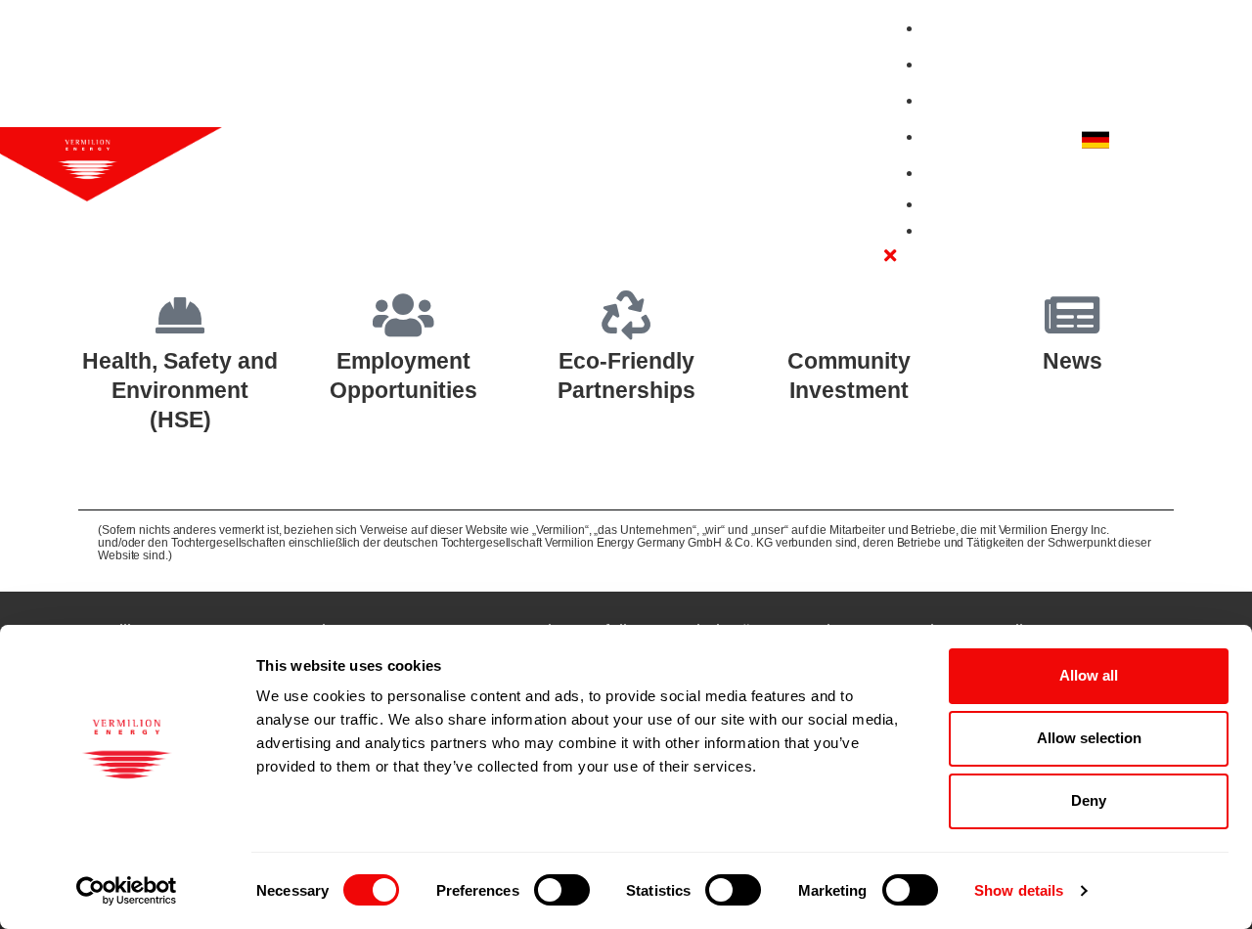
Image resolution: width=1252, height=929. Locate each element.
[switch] (562, 890)
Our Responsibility (995, 100)
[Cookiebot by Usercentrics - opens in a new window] (126, 891)
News (946, 172)
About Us (961, 28)
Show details (1018, 890)
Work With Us (976, 64)
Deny (1088, 800)
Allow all (1088, 675)
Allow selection (1089, 738)
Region (1143, 140)
